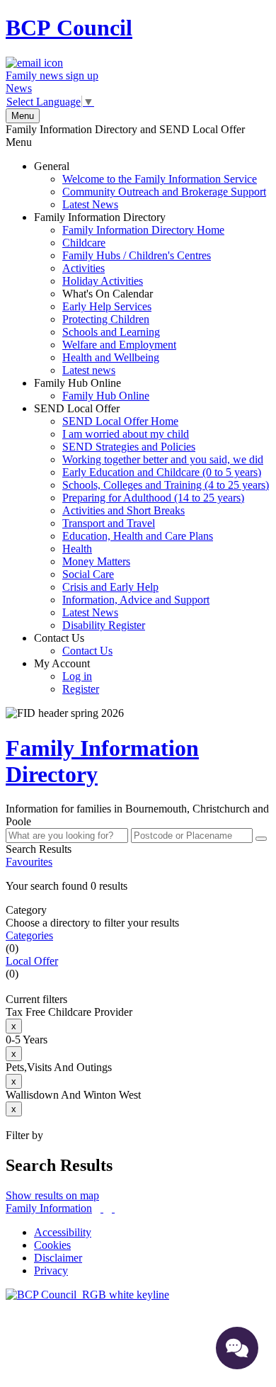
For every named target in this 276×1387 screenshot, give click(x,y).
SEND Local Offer (151, 516)
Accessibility (62, 1232)
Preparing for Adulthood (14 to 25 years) (153, 498)
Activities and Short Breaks (123, 510)
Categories (29, 935)
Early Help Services (106, 306)
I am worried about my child (125, 434)
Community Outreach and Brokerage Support (164, 192)
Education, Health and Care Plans (137, 536)
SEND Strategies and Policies (128, 447)
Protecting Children (105, 319)
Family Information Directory (129, 293)
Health (77, 549)
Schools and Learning (111, 332)
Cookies (52, 1245)
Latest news (88, 370)
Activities (83, 268)
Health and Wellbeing (110, 357)
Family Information (49, 1208)
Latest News (90, 204)
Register (80, 689)
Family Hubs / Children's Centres (136, 255)
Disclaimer (58, 1258)
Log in (77, 676)
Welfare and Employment (119, 345)
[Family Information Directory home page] (87, 1295)
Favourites (29, 862)
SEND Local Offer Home (120, 421)
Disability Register (103, 625)
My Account (66, 676)
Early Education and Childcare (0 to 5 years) (161, 472)
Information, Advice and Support (135, 600)
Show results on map (52, 1195)
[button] (138, 886)
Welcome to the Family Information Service (159, 179)
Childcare (83, 243)
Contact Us (73, 644)
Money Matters (96, 561)
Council (69, 27)
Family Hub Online (91, 389)
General (150, 185)
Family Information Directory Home (143, 230)
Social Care (88, 574)
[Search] (261, 839)
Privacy (51, 1270)
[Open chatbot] (237, 1348)
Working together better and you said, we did (162, 459)
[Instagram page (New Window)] (113, 1208)
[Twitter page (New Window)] (101, 1208)
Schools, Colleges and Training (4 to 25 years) (165, 485)
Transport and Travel (108, 523)
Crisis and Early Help (110, 587)
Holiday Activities (102, 281)
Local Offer (32, 961)
